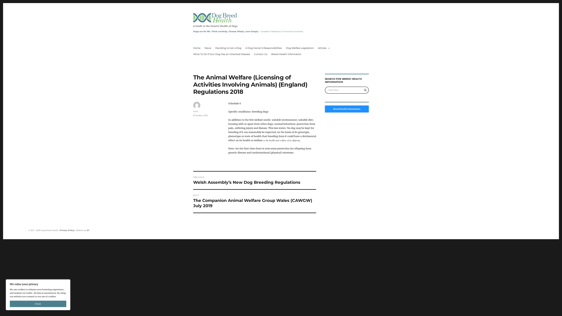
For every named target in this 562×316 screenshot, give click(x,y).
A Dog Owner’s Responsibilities (263, 48)
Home (197, 48)
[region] (38, 294)
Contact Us (260, 54)
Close (38, 304)
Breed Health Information (286, 54)
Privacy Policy (67, 230)
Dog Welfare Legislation (300, 48)
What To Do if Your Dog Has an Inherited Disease (221, 54)
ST (88, 230)
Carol (195, 111)
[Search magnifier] (365, 90)
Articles (322, 48)
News (208, 48)
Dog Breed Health (215, 18)
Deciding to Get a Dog (228, 48)
